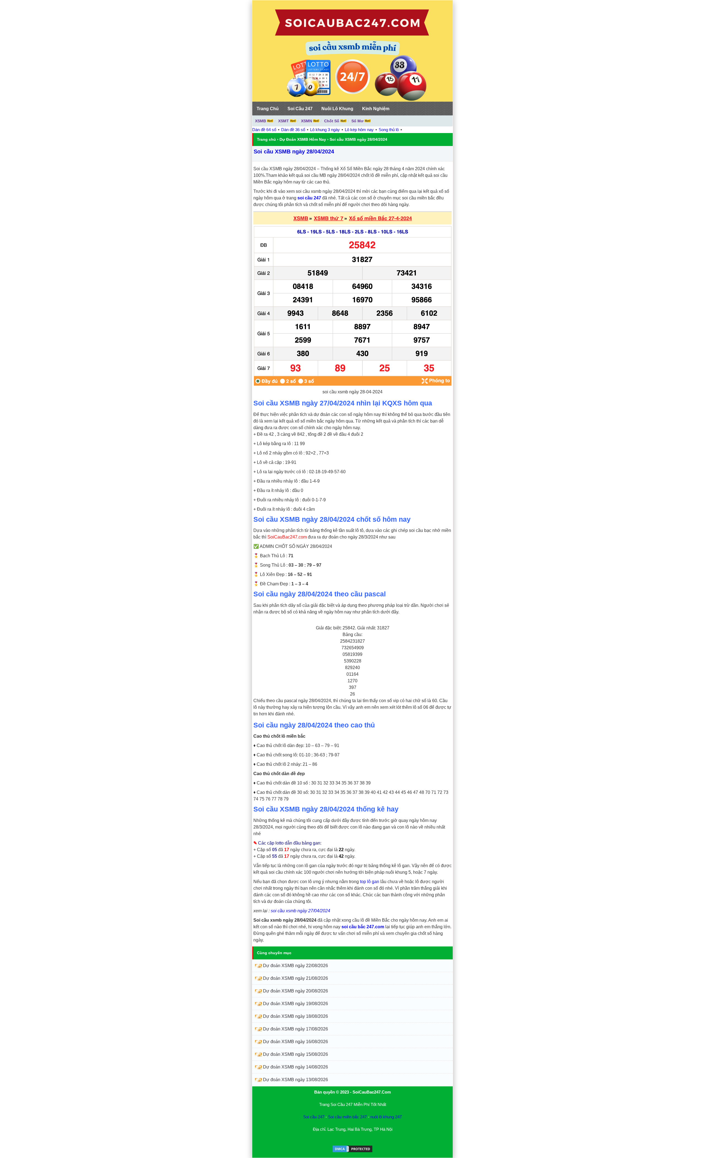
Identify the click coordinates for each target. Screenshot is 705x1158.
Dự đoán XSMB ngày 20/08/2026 (295, 991)
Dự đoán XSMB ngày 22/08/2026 (295, 965)
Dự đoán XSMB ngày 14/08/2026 (295, 1067)
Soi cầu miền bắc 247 (347, 1116)
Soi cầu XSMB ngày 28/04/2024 (294, 151)
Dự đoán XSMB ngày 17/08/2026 (295, 1029)
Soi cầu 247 (313, 1116)
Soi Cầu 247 (300, 108)
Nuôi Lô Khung (337, 108)
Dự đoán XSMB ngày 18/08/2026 (295, 1016)
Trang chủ (266, 139)
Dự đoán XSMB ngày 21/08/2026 (295, 978)
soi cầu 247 (309, 198)
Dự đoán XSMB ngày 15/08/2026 (295, 1054)
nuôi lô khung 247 (386, 1116)
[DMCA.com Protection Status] (352, 1151)
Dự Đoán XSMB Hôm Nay (303, 139)
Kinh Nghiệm (375, 108)
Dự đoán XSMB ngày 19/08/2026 (295, 1003)
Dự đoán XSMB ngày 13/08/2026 (295, 1079)
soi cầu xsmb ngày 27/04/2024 (300, 910)
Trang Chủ (268, 108)
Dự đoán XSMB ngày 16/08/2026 (295, 1041)
